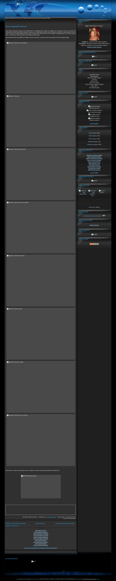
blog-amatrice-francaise (11, 558)
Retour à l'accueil (40, 523)
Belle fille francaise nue (94, 169)
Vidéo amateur (93, 135)
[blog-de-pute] (83, 192)
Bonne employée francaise (16, 26)
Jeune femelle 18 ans (94, 163)
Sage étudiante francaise (41, 532)
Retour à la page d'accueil (94, 47)
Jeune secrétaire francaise (40, 538)
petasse (102, 192)
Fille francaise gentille (94, 168)
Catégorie (85, 42)
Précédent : (15, 523)
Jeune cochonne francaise (40, 545)
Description (82, 43)
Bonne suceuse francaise (94, 160)
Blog (87, 26)
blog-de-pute (83, 194)
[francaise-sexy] (92, 192)
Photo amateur (93, 138)
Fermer (97, 579)
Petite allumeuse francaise (41, 542)
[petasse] (102, 190)
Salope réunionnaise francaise (94, 158)
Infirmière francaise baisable (94, 155)
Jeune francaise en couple (41, 535)
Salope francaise (94, 225)
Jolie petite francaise (40, 530)
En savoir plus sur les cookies (89, 579)
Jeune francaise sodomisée (40, 534)
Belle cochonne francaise (94, 157)
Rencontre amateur (51, 517)
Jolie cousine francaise (94, 161)
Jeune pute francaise (41, 540)
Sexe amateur (93, 133)
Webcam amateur (93, 141)
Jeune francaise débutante (40, 537)
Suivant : (65, 523)
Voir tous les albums (94, 207)
